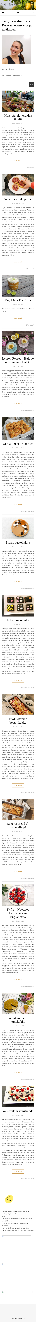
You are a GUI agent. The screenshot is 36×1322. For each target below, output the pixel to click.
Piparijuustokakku (18, 542)
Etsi (31, 84)
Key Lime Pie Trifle (18, 300)
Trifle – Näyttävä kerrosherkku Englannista (18, 913)
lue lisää (18, 161)
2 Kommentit (30, 168)
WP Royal (21, 1318)
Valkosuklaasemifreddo (18, 1111)
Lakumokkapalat (18, 620)
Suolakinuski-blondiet (18, 443)
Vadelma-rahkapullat (18, 199)
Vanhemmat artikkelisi (13, 1186)
